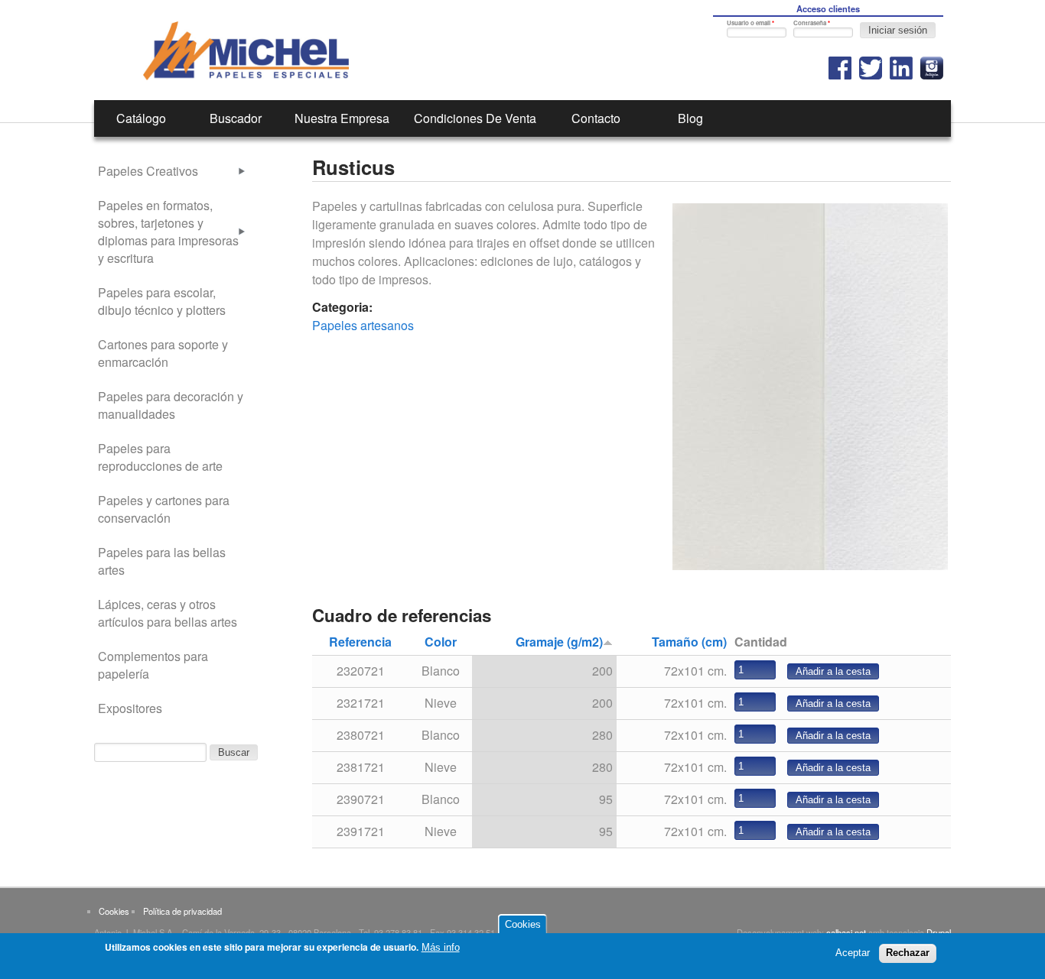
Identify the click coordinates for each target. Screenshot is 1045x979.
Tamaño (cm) (689, 641)
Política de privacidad (182, 911)
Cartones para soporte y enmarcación (163, 353)
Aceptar (852, 952)
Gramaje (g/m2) (559, 641)
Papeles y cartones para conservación (164, 509)
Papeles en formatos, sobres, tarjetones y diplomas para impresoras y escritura (168, 231)
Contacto (595, 118)
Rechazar (907, 952)
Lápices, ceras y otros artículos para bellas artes (167, 613)
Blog (690, 118)
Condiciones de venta (475, 118)
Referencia (360, 641)
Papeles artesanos (363, 325)
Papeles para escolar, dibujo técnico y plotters (162, 301)
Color (441, 641)
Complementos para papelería (153, 664)
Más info (441, 947)
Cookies (114, 911)
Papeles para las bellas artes (162, 561)
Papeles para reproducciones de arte (160, 457)
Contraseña (811, 22)
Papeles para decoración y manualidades (170, 405)
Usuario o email (750, 22)
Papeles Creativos (148, 171)
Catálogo (141, 118)
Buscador (236, 118)
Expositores (130, 708)
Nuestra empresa (342, 118)
